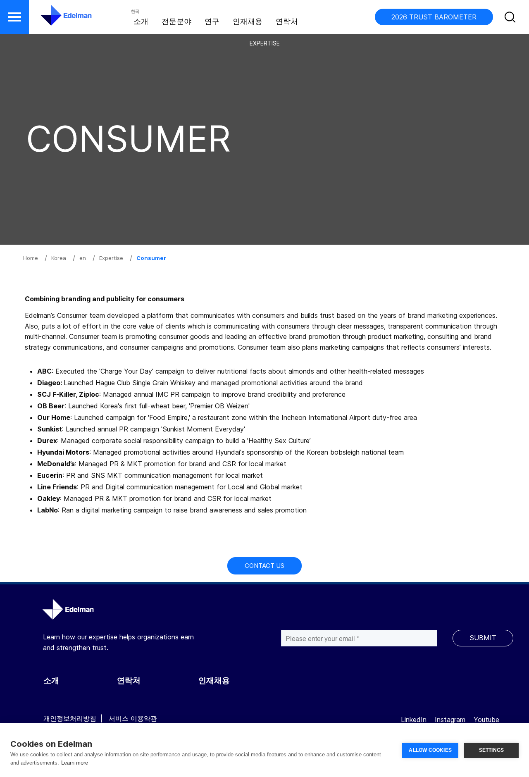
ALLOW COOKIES (430, 750)
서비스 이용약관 (133, 718)
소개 (140, 21)
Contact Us (264, 566)
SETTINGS (491, 750)
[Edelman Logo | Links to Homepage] (53, 19)
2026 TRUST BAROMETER (434, 17)
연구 (212, 21)
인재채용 (247, 21)
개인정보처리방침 (69, 718)
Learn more (74, 763)
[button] (14, 17)
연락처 (287, 21)
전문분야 (176, 21)
